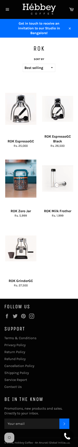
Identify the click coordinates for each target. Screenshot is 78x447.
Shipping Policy (16, 373)
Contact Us (13, 387)
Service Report (15, 380)
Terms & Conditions (20, 338)
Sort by (39, 59)
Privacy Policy (15, 345)
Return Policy (14, 352)
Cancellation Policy (19, 366)
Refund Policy (15, 359)
